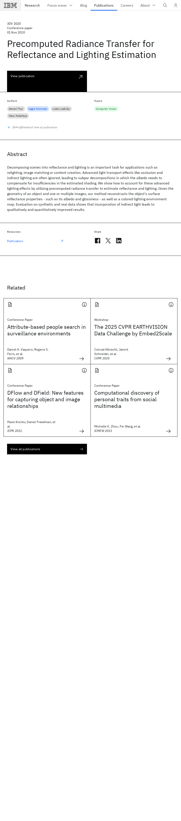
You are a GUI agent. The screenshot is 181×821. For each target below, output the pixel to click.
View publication (23, 76)
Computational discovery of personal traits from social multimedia (126, 399)
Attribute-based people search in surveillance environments (46, 330)
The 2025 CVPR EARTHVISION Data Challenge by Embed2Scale (133, 330)
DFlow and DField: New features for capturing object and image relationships (45, 399)
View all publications (25, 449)
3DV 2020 (14, 24)
